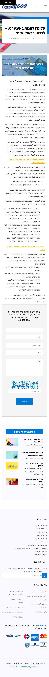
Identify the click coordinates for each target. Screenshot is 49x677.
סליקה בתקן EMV (41, 612)
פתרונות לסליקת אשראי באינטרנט (39, 605)
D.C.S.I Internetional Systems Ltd (26, 666)
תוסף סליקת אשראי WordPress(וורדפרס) (15, 593)
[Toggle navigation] (45, 6)
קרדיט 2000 (41, 625)
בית (42, 38)
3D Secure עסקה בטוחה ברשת (14, 600)
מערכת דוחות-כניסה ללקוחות (13, 607)
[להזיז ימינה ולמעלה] (3, 2)
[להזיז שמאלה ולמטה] (2, 3)
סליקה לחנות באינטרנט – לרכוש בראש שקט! (23, 38)
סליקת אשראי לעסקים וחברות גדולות (37, 597)
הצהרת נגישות (18, 617)
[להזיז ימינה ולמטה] (3, 3)
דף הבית (44, 591)
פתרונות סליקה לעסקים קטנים (12, 612)
